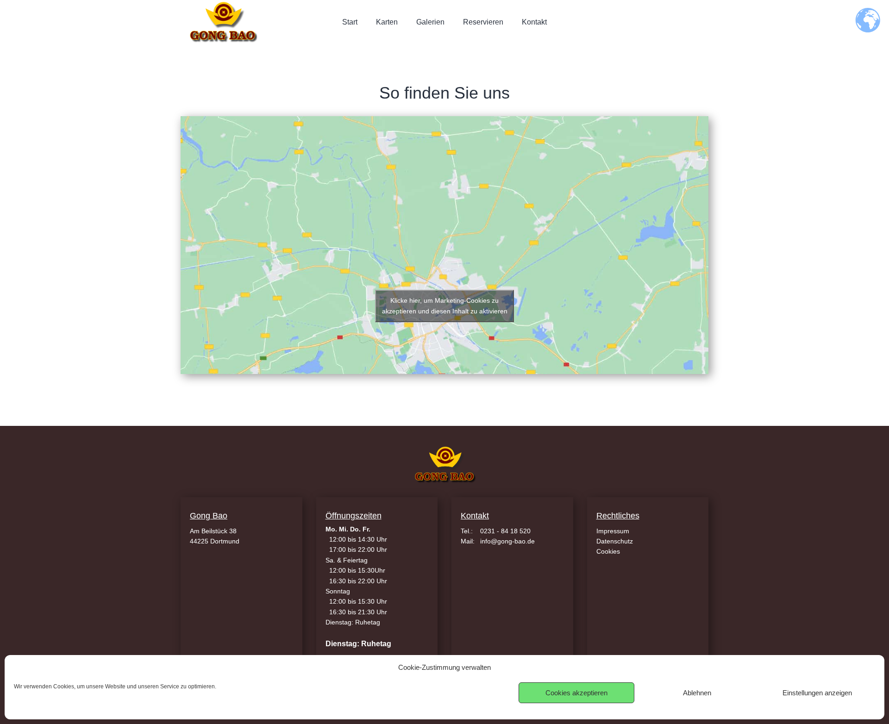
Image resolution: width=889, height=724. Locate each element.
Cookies (608, 551)
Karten (387, 22)
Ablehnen (697, 693)
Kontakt (534, 22)
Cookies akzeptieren (576, 693)
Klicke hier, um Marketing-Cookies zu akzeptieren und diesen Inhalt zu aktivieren (444, 306)
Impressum (612, 531)
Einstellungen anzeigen (817, 693)
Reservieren (483, 22)
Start (349, 22)
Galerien (430, 22)
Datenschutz (614, 541)
